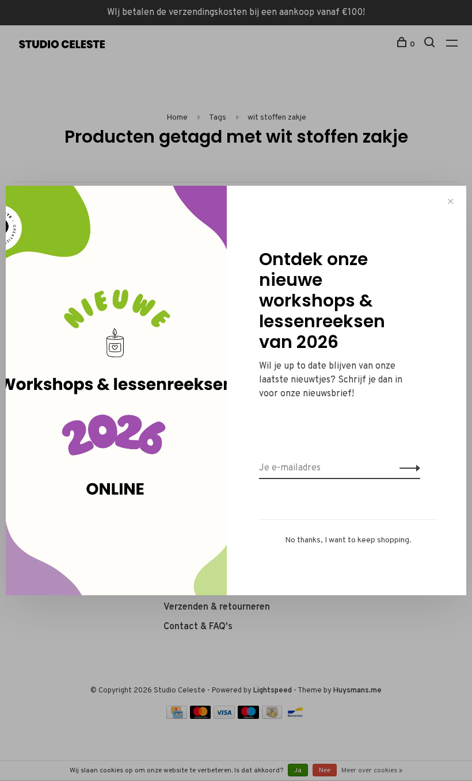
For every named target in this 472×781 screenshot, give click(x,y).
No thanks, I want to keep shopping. (348, 540)
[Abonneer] (406, 468)
